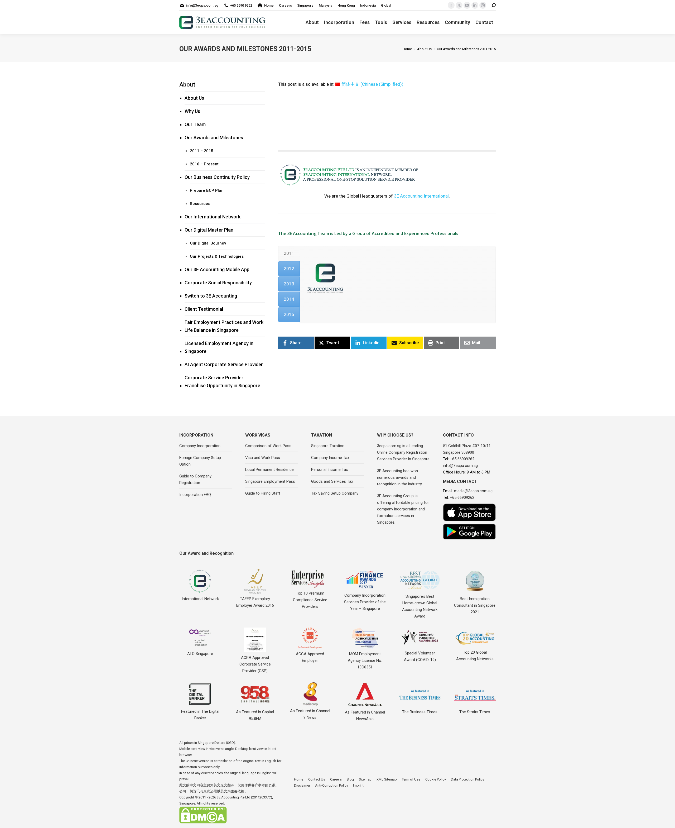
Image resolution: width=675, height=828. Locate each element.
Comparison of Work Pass (268, 445)
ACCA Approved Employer (310, 657)
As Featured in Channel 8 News (310, 714)
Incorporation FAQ (195, 494)
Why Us (192, 111)
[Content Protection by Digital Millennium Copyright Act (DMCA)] (203, 822)
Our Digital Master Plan (209, 230)
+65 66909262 (462, 459)
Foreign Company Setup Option (200, 461)
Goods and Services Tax (332, 481)
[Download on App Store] (469, 512)
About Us (194, 98)
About (187, 84)
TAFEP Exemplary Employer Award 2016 (255, 602)
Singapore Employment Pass (270, 481)
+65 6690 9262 (241, 5)
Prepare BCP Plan (207, 190)
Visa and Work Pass (262, 457)
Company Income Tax (330, 457)
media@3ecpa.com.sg (473, 491)
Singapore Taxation (327, 445)
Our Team (195, 124)
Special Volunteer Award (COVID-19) (420, 656)
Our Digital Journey (208, 243)
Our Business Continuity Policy (217, 177)
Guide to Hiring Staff (263, 493)
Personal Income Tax (329, 469)
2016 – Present (293, 120)
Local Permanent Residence (269, 469)
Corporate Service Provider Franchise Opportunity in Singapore (222, 381)
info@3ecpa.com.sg (202, 5)
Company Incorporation (199, 445)
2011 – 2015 (201, 151)
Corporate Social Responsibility (218, 282)
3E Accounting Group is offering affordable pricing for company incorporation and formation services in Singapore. (403, 509)
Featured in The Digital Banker (200, 714)
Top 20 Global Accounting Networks (475, 655)
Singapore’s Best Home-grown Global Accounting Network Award (419, 606)
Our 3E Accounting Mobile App (217, 269)
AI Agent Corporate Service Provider (224, 364)
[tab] (289, 253)
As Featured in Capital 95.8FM (255, 715)
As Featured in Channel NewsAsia (365, 715)
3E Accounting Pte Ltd (233, 797)
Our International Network (212, 216)
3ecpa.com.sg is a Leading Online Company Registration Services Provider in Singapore (403, 452)
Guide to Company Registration (195, 479)
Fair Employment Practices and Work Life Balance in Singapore (224, 326)
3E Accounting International (421, 196)
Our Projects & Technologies (217, 256)
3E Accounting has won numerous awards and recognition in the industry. (399, 477)
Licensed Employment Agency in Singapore (219, 347)
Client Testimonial (204, 309)
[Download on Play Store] (469, 531)
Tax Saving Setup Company (334, 493)
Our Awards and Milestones (214, 137)
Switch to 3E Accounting (211, 296)
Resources (200, 203)
